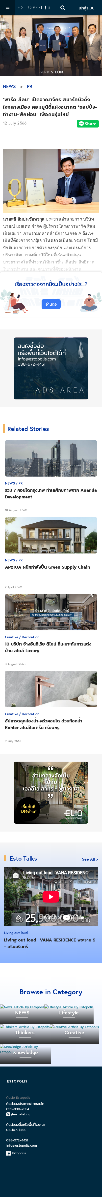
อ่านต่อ (51, 304)
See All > (90, 859)
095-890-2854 (17, 1109)
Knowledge (25, 1052)
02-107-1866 (16, 1129)
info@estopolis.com (21, 1145)
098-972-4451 (17, 1140)
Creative (74, 1032)
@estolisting (20, 1114)
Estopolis (18, 1153)
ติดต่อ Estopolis (18, 1097)
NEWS (9, 86)
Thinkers (25, 1032)
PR (29, 86)
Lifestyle (69, 1012)
